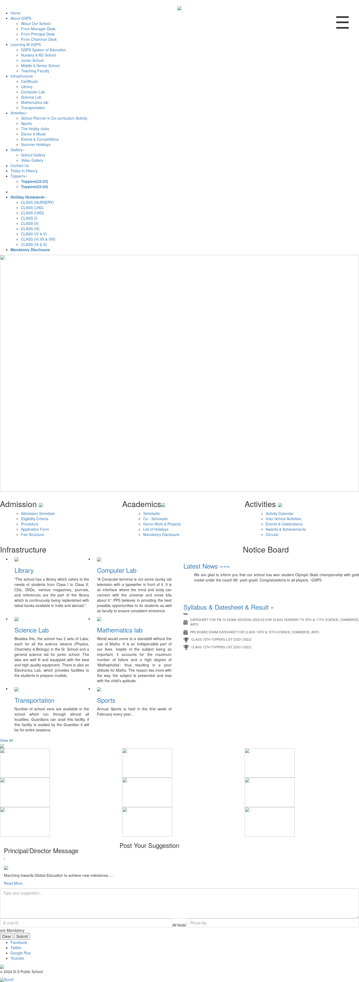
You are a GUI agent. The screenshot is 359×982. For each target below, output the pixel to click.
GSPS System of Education (43, 49)
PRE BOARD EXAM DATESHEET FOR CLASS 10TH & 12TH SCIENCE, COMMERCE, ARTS (254, 627)
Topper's (18, 176)
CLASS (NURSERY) (37, 202)
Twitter (16, 947)
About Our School (35, 23)
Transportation (33, 107)
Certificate (29, 81)
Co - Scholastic (155, 518)
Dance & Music (33, 133)
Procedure (29, 524)
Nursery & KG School (38, 55)
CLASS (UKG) (32, 212)
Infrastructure (22, 76)
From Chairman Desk (39, 39)
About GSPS (21, 18)
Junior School (32, 60)
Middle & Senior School (40, 65)
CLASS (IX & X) (34, 244)
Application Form (35, 529)
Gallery (16, 149)
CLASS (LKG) (32, 207)
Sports (26, 123)
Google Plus (21, 952)
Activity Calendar (280, 513)
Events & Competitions (40, 139)
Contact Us (20, 165)
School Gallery (33, 155)
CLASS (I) (29, 218)
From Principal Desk (38, 34)
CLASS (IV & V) (34, 233)
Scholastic (151, 513)
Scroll (8, 979)
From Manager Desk (38, 28)
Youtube (17, 958)
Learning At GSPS (26, 44)
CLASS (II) (30, 223)
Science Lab (31, 97)
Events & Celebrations (284, 524)
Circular (272, 534)
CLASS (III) (30, 228)
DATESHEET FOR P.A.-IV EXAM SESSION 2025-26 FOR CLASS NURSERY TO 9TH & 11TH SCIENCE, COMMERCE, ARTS (274, 617)
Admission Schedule (38, 513)
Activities (18, 112)
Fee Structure (32, 534)
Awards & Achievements (286, 529)
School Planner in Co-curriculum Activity (54, 118)
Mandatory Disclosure (161, 534)
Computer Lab (33, 91)
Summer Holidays (35, 144)
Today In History (24, 170)
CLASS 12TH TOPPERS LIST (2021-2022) (221, 643)
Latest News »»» (206, 565)
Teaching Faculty (35, 70)
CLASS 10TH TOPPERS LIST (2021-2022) (221, 635)
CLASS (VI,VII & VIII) (38, 239)
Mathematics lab (34, 102)
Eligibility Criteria (34, 518)
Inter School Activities (283, 518)
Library (27, 86)
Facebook (19, 942)
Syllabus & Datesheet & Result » (228, 606)
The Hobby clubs (35, 128)
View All (6, 740)
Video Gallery (32, 160)
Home (15, 13)
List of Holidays (155, 529)
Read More (13, 883)
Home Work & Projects (162, 524)
